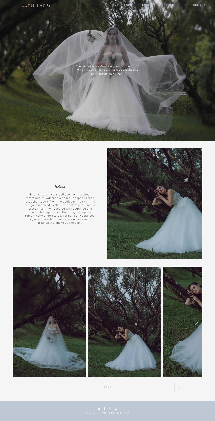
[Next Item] (197, 321)
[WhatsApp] (116, 408)
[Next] (36, 387)
